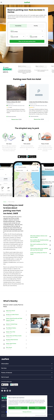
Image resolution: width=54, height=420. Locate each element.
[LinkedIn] (10, 390)
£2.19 (16, 119)
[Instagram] (5, 390)
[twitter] (7, 390)
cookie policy (32, 402)
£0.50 (39, 119)
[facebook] (2, 390)
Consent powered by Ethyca (39, 415)
